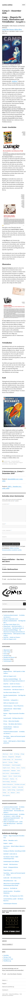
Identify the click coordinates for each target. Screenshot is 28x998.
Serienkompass (7, 661)
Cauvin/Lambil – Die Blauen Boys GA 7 (13, 718)
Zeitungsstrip (6, 795)
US (8, 792)
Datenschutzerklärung (8, 986)
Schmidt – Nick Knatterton (10, 864)
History (13, 767)
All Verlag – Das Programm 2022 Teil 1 (13, 896)
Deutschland (18, 759)
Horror (18, 767)
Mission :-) (4, 980)
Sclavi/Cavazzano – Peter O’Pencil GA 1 (13, 706)
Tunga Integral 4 (7, 870)
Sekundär (11, 463)
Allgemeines (6, 650)
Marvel (10, 776)
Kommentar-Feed (8, 959)
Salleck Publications (8, 784)
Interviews (6, 655)
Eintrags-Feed (7, 957)
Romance (13, 781)
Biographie (11, 756)
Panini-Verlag (6, 781)
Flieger (16, 762)
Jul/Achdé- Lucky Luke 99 (10, 854)
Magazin (21, 462)
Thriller (4, 792)
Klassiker (13, 770)
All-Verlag (16, 754)
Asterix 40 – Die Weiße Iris (10, 888)
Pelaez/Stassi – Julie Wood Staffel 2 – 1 (13, 626)
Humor (23, 767)
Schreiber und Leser (20, 784)
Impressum (5, 990)
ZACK (18, 792)
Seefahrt (14, 787)
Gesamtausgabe (16, 765)
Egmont (5, 762)
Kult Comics (6, 773)
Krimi (18, 770)
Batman (10, 462)
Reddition (14, 81)
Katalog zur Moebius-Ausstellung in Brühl (14, 851)
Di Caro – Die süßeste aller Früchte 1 (12, 724)
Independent (6, 770)
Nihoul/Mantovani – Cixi (9, 880)
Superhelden (20, 790)
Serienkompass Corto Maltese (11, 861)
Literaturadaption (15, 773)
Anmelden (6, 955)
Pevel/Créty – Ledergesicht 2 (10, 700)
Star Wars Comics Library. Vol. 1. (11, 624)
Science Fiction (5, 463)
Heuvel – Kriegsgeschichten (10, 867)
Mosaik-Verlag (17, 776)
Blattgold (18, 756)
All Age (22, 754)
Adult (11, 754)
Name (4, 524)
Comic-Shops (6, 651)
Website (4, 536)
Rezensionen (5, 462)
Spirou (4, 790)
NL (16, 778)
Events (5, 653)
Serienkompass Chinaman (10, 903)
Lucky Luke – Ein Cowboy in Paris (12, 877)
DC (12, 759)
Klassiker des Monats (8, 657)
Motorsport (6, 778)
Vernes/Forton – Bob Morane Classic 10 (13, 628)
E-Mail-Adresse (6, 530)
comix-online (7, 5)
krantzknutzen (7, 461)
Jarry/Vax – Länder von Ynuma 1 (11, 637)
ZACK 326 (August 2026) (9, 639)
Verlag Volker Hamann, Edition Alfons (12, 29)
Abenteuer (5, 754)
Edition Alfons (16, 462)
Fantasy (11, 762)
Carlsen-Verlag (6, 759)
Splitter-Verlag (11, 790)
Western (15, 463)
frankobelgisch (6, 765)
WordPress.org (7, 961)
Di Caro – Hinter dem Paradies (11, 721)
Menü (23, 4)
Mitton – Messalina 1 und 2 (10, 840)
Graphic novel (6, 767)
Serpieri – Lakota (7, 843)
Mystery (12, 778)
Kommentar (5, 504)
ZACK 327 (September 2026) (10, 619)
